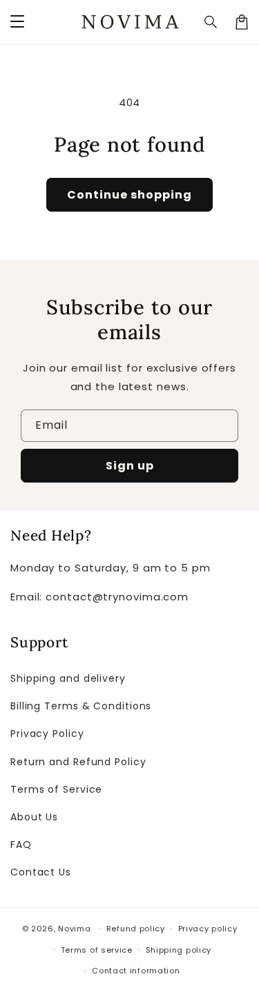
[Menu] (17, 22)
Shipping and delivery (68, 678)
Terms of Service (56, 789)
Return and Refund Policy (78, 762)
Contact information (136, 970)
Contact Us (40, 872)
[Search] (211, 22)
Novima (74, 928)
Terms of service (97, 949)
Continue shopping (129, 195)
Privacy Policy (47, 733)
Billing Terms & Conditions (80, 706)
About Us (34, 817)
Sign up (130, 466)
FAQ (21, 844)
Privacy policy (208, 928)
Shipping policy (179, 949)
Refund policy (135, 928)
